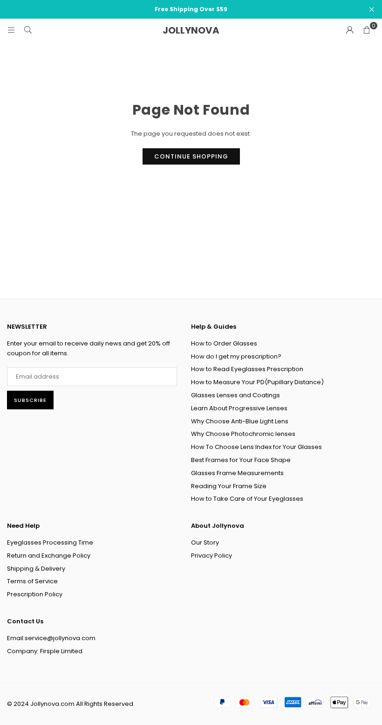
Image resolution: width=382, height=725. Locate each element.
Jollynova (191, 30)
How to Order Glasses (224, 343)
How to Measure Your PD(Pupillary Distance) (257, 382)
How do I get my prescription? (236, 356)
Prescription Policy (34, 594)
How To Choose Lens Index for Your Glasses (256, 446)
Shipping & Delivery (36, 568)
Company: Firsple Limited (44, 651)
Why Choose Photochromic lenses (243, 433)
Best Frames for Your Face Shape (241, 460)
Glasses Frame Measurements (237, 473)
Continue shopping (191, 156)
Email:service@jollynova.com (51, 638)
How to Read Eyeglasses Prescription (247, 369)
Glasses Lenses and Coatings (235, 395)
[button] (366, 30)
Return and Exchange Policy (48, 555)
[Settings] (349, 30)
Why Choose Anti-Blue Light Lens (239, 421)
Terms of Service (32, 581)
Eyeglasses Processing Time (50, 542)
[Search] (28, 30)
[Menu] (11, 30)
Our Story (205, 542)
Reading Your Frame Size (228, 486)
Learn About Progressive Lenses (239, 408)
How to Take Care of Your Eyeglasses (247, 498)
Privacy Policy (211, 555)
